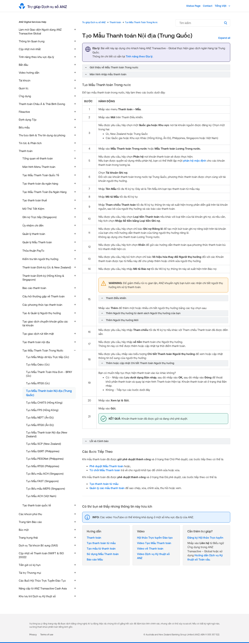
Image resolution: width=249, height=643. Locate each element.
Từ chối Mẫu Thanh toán (105, 470)
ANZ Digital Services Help (32, 22)
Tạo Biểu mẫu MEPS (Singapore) (45, 488)
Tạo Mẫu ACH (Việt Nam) (41, 496)
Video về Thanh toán (150, 548)
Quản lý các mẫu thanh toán (107, 488)
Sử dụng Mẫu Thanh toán (103, 554)
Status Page (193, 5)
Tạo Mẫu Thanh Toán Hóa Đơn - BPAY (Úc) (49, 373)
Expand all (224, 37)
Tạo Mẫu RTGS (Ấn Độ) (40, 425)
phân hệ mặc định (194, 160)
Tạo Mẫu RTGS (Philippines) (42, 466)
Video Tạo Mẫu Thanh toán (154, 543)
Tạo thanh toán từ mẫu (104, 483)
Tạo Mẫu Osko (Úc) (38, 364)
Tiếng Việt (221, 5)
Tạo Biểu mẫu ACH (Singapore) (45, 473)
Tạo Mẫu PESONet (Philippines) (45, 458)
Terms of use (46, 634)
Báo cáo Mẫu (95, 559)
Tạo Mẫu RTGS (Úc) (38, 383)
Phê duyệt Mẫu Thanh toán (106, 466)
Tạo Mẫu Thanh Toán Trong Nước (141, 22)
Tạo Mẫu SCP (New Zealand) (43, 443)
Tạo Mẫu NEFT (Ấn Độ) (40, 417)
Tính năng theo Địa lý (139, 56)
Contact (207, 5)
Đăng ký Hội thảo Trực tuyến (205, 537)
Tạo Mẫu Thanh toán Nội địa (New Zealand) (46, 434)
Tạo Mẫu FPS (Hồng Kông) (42, 410)
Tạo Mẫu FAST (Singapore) (42, 481)
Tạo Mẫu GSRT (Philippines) (42, 451)
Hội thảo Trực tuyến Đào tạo (155, 537)
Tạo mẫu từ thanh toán (101, 548)
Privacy (33, 634)
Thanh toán (115, 22)
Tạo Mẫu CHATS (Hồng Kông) (44, 402)
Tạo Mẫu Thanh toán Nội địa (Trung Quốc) (49, 392)
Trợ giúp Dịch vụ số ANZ (94, 22)
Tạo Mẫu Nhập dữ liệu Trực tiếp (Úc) (47, 357)
